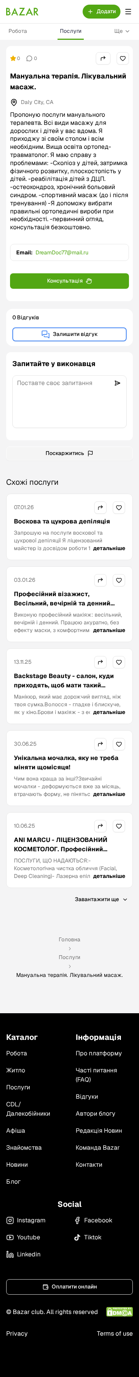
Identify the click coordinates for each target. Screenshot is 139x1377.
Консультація (65, 280)
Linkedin (29, 1254)
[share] (103, 58)
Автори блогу (95, 1113)
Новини (17, 1165)
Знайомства (24, 1148)
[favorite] (123, 58)
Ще (118, 30)
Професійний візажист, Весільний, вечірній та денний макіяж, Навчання (62, 603)
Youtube (28, 1237)
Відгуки (87, 1096)
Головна (69, 939)
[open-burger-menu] (128, 12)
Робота (17, 30)
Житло (15, 1070)
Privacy (17, 1333)
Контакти (89, 1165)
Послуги (70, 30)
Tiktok (93, 1237)
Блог (13, 1182)
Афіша (15, 1130)
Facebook (98, 1220)
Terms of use (115, 1333)
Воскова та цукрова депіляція (62, 521)
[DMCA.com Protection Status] (119, 1312)
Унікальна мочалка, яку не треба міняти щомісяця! (66, 762)
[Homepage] (22, 11)
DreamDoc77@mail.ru (62, 252)
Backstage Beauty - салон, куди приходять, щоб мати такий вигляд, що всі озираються (64, 685)
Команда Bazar (98, 1148)
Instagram (31, 1220)
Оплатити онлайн (74, 1286)
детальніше (109, 548)
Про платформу (99, 1053)
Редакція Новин (99, 1130)
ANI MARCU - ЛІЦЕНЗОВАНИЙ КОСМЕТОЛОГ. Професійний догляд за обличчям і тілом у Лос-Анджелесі (68, 854)
